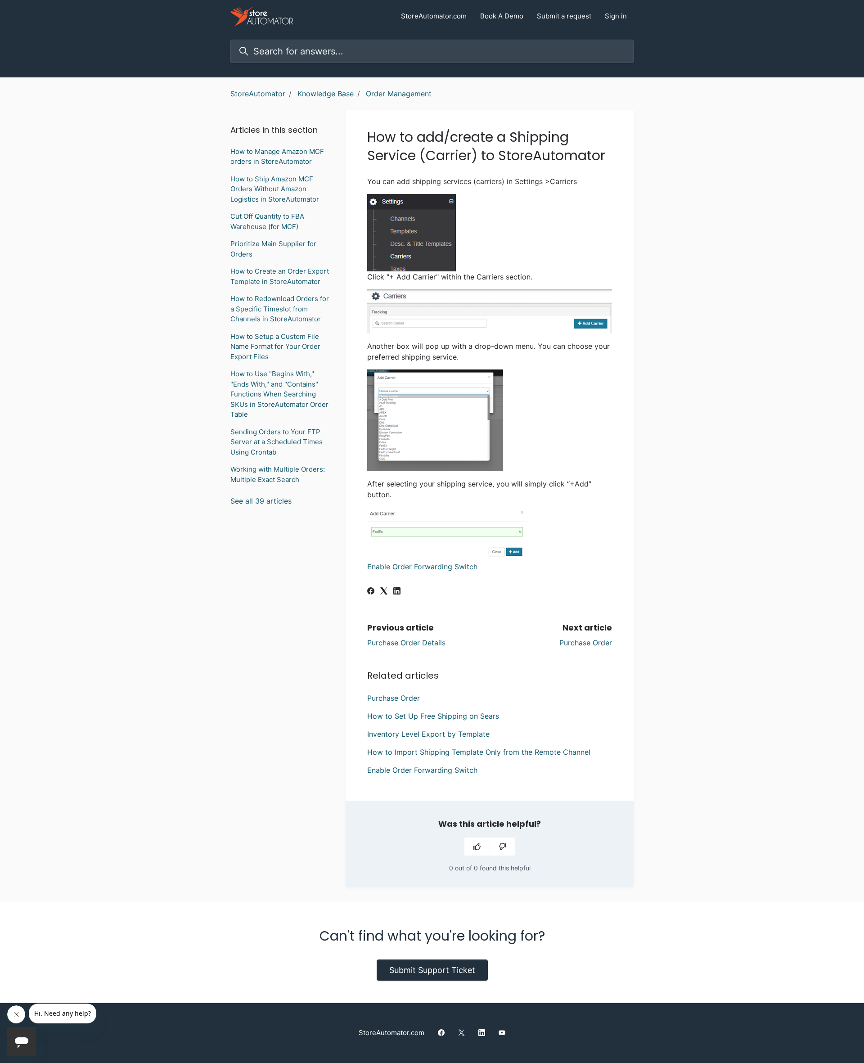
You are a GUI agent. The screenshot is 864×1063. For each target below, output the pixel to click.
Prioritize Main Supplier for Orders (273, 248)
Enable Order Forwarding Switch (422, 566)
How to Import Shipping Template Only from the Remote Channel (478, 752)
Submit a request (564, 16)
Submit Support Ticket (432, 970)
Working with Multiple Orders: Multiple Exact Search (277, 474)
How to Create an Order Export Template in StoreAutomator (279, 276)
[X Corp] (383, 591)
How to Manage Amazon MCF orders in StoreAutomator (277, 156)
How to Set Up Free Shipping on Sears (433, 716)
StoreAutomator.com (434, 16)
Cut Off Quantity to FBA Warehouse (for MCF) (267, 221)
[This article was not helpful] (503, 846)
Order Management (399, 93)
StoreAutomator (257, 93)
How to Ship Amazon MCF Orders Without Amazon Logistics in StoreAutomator (274, 189)
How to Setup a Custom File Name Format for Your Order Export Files (275, 346)
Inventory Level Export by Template (428, 734)
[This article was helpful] (477, 846)
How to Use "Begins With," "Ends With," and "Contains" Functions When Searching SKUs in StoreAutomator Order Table (279, 394)
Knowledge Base (325, 93)
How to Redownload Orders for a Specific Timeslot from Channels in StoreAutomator (279, 308)
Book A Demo (501, 16)
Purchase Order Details (406, 642)
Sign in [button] (616, 16)
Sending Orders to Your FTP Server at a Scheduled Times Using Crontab (276, 442)
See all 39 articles (261, 500)
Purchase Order (585, 642)
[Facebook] (370, 591)
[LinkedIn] (396, 591)
